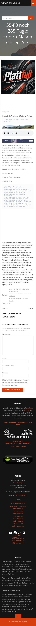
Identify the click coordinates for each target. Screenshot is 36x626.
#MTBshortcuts (18, 538)
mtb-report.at (18, 511)
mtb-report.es (18, 523)
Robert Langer (18, 483)
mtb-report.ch (18, 514)
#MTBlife (18, 535)
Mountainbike (13, 292)
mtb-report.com (18, 526)
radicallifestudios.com (18, 506)
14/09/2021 (6, 112)
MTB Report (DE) (18, 540)
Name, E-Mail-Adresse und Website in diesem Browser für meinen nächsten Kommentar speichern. (16, 382)
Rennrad (25, 298)
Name (4, 358)
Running (11, 301)
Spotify (26, 410)
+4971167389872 (21, 496)
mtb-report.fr (18, 516)
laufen (28, 289)
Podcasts (12, 298)
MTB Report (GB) (18, 543)
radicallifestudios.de (18, 504)
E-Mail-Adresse (8, 366)
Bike (10, 289)
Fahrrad (15, 289)
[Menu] (33, 3)
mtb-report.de (18, 509)
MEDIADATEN (18, 441)
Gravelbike (22, 289)
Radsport (19, 298)
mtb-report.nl (18, 519)
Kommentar (6, 334)
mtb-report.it (18, 521)
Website (5, 373)
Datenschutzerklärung (18, 446)
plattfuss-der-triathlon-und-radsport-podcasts (20, 295)
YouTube (29, 408)
